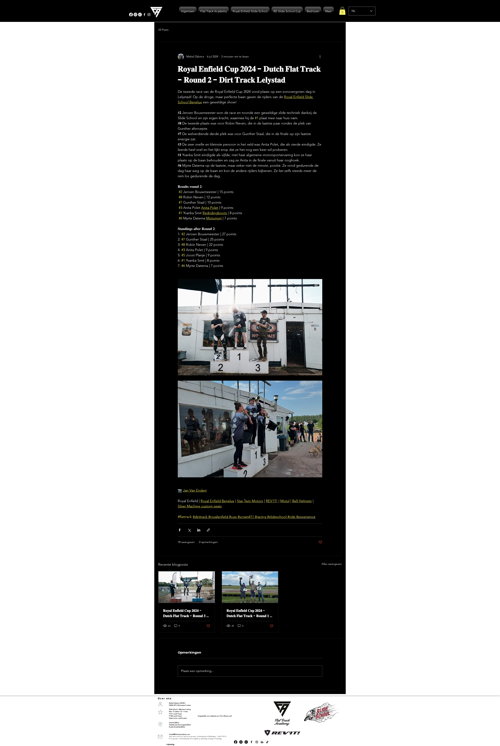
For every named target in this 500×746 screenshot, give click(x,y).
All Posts (163, 29)
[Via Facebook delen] (179, 530)
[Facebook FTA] (235, 742)
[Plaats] (160, 724)
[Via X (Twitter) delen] (189, 530)
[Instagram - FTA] (135, 14)
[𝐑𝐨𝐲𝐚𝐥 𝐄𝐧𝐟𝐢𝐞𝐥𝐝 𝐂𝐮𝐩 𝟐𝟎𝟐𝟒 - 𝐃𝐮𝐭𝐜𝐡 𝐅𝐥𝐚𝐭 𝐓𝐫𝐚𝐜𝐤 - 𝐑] (186, 587)
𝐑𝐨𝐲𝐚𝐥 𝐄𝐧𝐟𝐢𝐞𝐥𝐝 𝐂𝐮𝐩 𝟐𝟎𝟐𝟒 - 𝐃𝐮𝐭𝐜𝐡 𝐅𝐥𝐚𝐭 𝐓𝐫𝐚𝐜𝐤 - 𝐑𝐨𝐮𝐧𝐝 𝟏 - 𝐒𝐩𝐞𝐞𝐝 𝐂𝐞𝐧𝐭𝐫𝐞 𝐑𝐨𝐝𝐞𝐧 (249, 613)
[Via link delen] (208, 530)
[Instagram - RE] (149, 14)
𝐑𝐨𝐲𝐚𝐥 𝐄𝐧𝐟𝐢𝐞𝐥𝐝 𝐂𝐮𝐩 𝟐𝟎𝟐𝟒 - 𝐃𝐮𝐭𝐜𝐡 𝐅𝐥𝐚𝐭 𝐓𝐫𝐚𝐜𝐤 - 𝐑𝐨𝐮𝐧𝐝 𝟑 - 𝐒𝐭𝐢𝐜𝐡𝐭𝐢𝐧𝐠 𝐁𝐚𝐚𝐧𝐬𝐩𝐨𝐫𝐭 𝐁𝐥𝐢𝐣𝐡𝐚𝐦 (185, 613)
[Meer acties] (320, 56)
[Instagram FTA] (241, 742)
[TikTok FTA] (267, 742)
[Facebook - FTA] (131, 14)
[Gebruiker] (160, 704)
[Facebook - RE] (144, 14)
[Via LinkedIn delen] (199, 530)
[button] (342, 11)
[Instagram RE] (256, 742)
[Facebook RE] (251, 742)
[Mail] (160, 737)
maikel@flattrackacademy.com (179, 734)
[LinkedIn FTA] (262, 742)
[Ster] (160, 712)
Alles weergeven (331, 564)
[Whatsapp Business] (246, 742)
